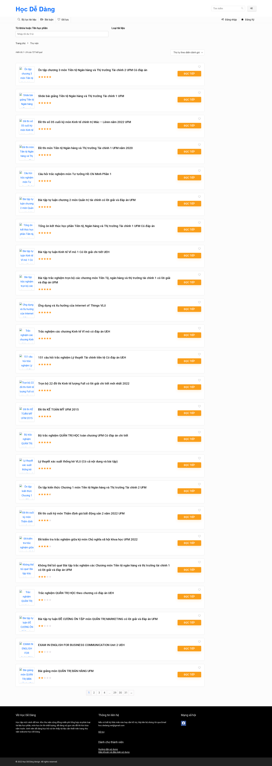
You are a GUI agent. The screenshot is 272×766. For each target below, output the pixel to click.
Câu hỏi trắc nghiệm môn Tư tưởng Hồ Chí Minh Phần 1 (74, 174)
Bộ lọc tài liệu (28, 19)
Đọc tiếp (189, 73)
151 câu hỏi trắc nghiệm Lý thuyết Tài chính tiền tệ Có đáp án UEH (82, 357)
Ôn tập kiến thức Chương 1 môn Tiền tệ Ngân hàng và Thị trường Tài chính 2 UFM (92, 487)
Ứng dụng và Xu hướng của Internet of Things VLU (72, 305)
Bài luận (48, 19)
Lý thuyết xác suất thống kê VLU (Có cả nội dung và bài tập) (78, 461)
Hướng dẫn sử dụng (108, 749)
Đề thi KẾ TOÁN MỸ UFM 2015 (58, 409)
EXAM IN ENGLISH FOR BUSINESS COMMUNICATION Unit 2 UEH (81, 645)
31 (126, 692)
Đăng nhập (230, 19)
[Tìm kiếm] (242, 8)
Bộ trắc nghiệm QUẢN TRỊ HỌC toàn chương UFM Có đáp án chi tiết (83, 435)
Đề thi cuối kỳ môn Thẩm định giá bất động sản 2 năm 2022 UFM (81, 513)
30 (120, 692)
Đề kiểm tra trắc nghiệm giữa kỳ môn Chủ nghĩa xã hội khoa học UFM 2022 (88, 539)
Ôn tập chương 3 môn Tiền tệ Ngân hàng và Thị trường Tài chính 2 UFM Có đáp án (92, 70)
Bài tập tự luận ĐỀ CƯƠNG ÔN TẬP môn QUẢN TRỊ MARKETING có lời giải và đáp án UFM (98, 619)
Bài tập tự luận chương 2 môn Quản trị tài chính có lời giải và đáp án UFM (87, 200)
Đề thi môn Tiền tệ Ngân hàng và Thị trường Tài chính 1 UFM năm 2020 (85, 148)
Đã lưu (65, 19)
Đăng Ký (249, 19)
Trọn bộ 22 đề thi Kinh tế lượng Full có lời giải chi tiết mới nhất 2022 (83, 383)
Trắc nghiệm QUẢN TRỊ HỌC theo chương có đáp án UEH (76, 593)
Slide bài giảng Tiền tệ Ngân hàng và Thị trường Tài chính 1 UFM (81, 96)
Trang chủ (21, 43)
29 (114, 692)
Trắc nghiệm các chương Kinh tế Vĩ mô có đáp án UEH (74, 331)
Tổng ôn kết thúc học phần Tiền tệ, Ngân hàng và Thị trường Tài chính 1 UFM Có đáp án (96, 226)
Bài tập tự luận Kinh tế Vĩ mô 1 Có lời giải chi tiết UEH (73, 252)
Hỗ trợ (101, 732)
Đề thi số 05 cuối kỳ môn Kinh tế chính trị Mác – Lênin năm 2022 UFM (84, 122)
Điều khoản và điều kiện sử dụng (114, 752)
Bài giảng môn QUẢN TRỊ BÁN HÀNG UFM (66, 671)
